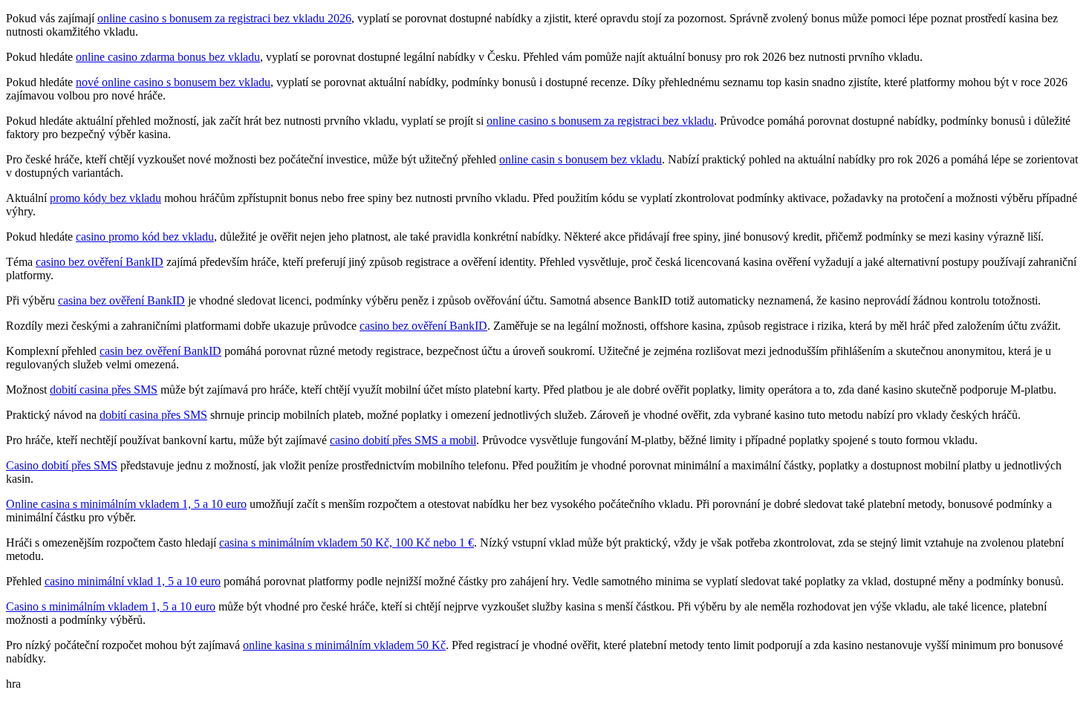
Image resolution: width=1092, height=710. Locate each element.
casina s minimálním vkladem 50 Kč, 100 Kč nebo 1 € (346, 542)
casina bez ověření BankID (121, 300)
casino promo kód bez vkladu (145, 236)
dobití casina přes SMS (103, 389)
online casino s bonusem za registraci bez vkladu (600, 120)
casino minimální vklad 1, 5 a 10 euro (133, 581)
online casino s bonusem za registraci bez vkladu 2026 (224, 18)
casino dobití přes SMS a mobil (403, 440)
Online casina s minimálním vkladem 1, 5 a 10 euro (126, 504)
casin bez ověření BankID (160, 351)
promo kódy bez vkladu (105, 198)
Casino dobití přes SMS (61, 465)
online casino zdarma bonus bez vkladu (168, 57)
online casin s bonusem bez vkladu (580, 159)
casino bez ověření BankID (99, 261)
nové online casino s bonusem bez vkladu (173, 82)
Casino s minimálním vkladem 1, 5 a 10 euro (110, 606)
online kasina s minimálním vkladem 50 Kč (344, 645)
